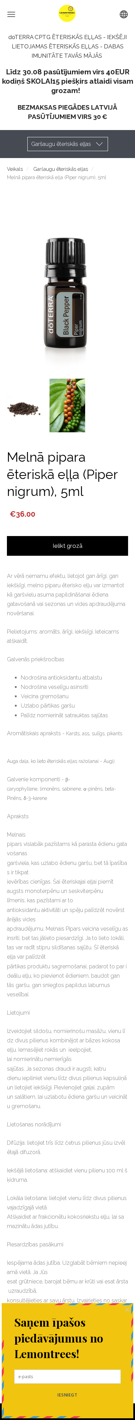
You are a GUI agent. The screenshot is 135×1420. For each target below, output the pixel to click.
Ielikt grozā (67, 545)
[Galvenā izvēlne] (11, 14)
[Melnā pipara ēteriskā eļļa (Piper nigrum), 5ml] (25, 405)
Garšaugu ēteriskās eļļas (60, 169)
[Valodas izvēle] (123, 14)
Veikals (15, 169)
